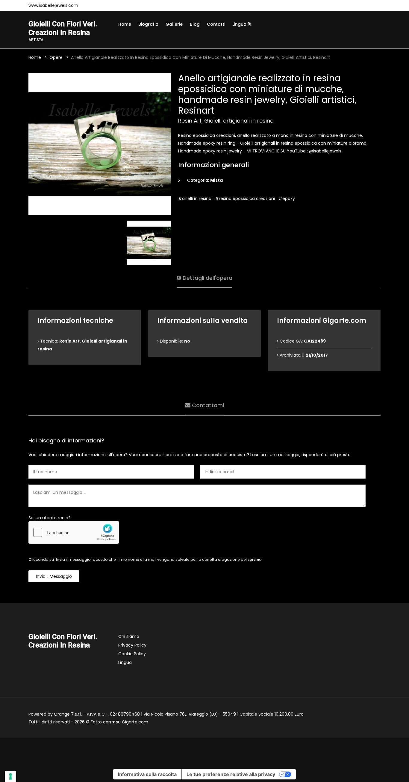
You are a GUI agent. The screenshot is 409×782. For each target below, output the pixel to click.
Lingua (240, 24)
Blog (195, 24)
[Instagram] (90, 5)
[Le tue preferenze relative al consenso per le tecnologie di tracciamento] (10, 776)
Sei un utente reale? (49, 518)
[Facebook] (99, 5)
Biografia (148, 24)
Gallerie (174, 24)
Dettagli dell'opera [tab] (206, 278)
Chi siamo (128, 636)
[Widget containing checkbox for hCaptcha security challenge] (73, 532)
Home (124, 24)
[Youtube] (108, 5)
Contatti (216, 24)
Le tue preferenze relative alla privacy (231, 774)
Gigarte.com (135, 722)
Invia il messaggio (54, 576)
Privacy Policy (132, 645)
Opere (56, 57)
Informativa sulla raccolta (147, 774)
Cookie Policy (132, 654)
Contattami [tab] (207, 405)
